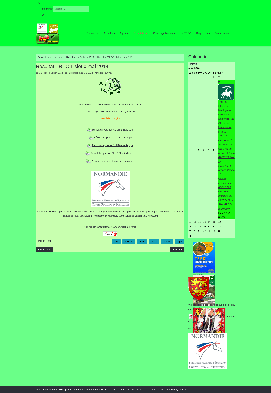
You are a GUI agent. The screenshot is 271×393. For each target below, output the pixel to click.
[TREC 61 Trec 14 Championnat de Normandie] (211, 257)
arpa (179, 241)
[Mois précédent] (192, 64)
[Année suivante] (194, 64)
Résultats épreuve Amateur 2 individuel (113, 161)
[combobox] (71, 9)
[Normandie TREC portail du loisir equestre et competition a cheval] (47, 33)
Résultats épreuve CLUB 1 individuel (112, 129)
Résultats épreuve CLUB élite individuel (112, 153)
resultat (129, 241)
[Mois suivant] (196, 64)
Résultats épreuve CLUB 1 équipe (113, 137)
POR (142, 241)
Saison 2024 (56, 73)
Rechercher (46, 9)
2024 (154, 241)
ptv (116, 241)
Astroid (182, 389)
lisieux (167, 241)
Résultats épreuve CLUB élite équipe (112, 145)
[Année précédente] (189, 64)
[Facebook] (49, 241)
